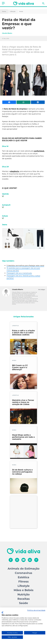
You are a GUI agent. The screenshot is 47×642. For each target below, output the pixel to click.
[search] (43, 3)
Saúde (23, 603)
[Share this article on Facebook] (9, 102)
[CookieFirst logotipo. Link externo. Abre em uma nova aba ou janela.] (2, 613)
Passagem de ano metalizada (19, 273)
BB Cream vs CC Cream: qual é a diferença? (20, 367)
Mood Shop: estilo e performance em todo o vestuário (23, 437)
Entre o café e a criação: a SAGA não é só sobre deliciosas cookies (23, 333)
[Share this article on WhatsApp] (23, 102)
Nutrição (23, 594)
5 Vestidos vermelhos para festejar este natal (25, 265)
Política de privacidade (36, 610)
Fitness (23, 581)
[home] (23, 3)
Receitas (23, 598)
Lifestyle (12, 11)
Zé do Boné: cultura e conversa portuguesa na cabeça (22, 472)
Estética (23, 577)
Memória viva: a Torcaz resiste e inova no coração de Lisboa (23, 402)
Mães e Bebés (23, 590)
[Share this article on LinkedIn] (38, 102)
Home (4, 11)
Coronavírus (23, 573)
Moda (21, 11)
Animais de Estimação (23, 568)
